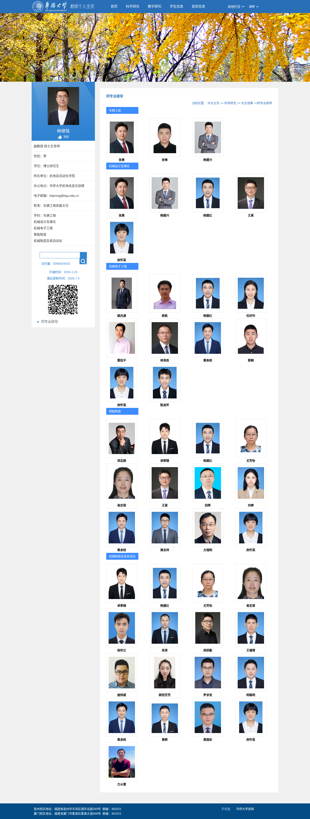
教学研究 (154, 6)
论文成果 (247, 103)
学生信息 (176, 6)
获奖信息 (198, 6)
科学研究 (132, 6)
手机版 (225, 809)
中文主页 (213, 103)
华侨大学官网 (245, 809)
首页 (114, 6)
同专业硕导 (49, 321)
